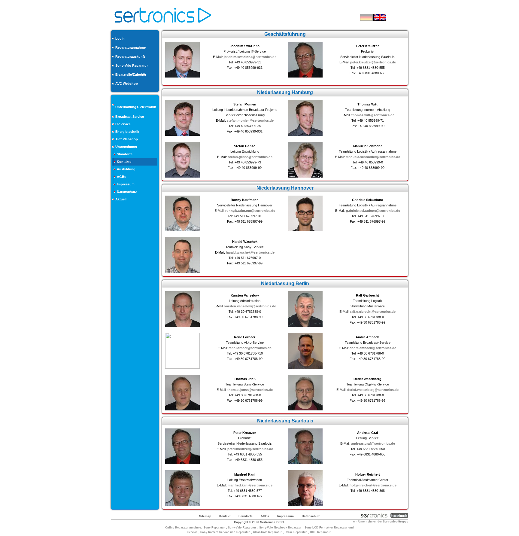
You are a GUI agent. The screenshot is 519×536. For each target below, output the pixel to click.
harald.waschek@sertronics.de (250, 252)
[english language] (379, 17)
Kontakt (224, 516)
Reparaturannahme (130, 47)
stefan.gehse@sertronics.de (250, 157)
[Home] (162, 24)
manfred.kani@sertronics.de (250, 485)
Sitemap (205, 516)
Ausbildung (126, 169)
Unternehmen (126, 146)
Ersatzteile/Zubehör (130, 74)
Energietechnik (127, 131)
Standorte (124, 154)
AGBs (121, 176)
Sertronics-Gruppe (395, 521)
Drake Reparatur (296, 532)
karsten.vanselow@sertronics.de (250, 306)
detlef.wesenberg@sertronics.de (373, 389)
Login (120, 38)
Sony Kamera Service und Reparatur (225, 532)
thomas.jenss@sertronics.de (250, 389)
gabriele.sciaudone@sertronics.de (373, 210)
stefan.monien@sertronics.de (250, 120)
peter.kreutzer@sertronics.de (373, 62)
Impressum (126, 184)
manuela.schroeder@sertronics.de (373, 157)
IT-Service (123, 124)
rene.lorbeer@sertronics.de (250, 348)
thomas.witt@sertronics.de (372, 115)
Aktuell (120, 199)
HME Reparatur (320, 532)
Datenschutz (127, 191)
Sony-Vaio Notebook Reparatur (280, 527)
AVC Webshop (126, 83)
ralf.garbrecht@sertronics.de (373, 311)
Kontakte (124, 161)
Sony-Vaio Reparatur (131, 65)
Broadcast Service (129, 116)
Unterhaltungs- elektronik (135, 107)
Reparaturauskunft (130, 56)
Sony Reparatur (214, 527)
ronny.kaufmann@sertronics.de (250, 210)
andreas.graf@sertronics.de (373, 443)
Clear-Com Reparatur (267, 532)
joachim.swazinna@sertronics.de (250, 57)
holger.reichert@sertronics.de (373, 485)
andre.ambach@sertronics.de (373, 348)
